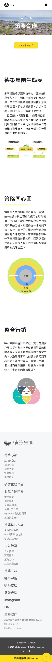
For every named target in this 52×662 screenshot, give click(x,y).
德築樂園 (10, 592)
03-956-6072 (11, 624)
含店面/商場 (10, 505)
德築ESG (10, 571)
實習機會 (9, 555)
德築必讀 (10, 455)
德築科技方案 (14, 525)
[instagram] (23, 651)
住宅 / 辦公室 (11, 509)
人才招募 (9, 551)
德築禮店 (10, 585)
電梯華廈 (9, 497)
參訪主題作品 (14, 484)
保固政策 (32, 642)
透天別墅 (9, 501)
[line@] (28, 651)
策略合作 (9, 559)
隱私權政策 (21, 642)
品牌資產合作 (11, 564)
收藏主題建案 (14, 491)
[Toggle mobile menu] (46, 4)
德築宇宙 (10, 578)
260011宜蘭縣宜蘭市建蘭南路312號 (23, 620)
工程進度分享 (11, 517)
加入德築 (10, 546)
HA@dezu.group (13, 628)
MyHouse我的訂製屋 (15, 513)
